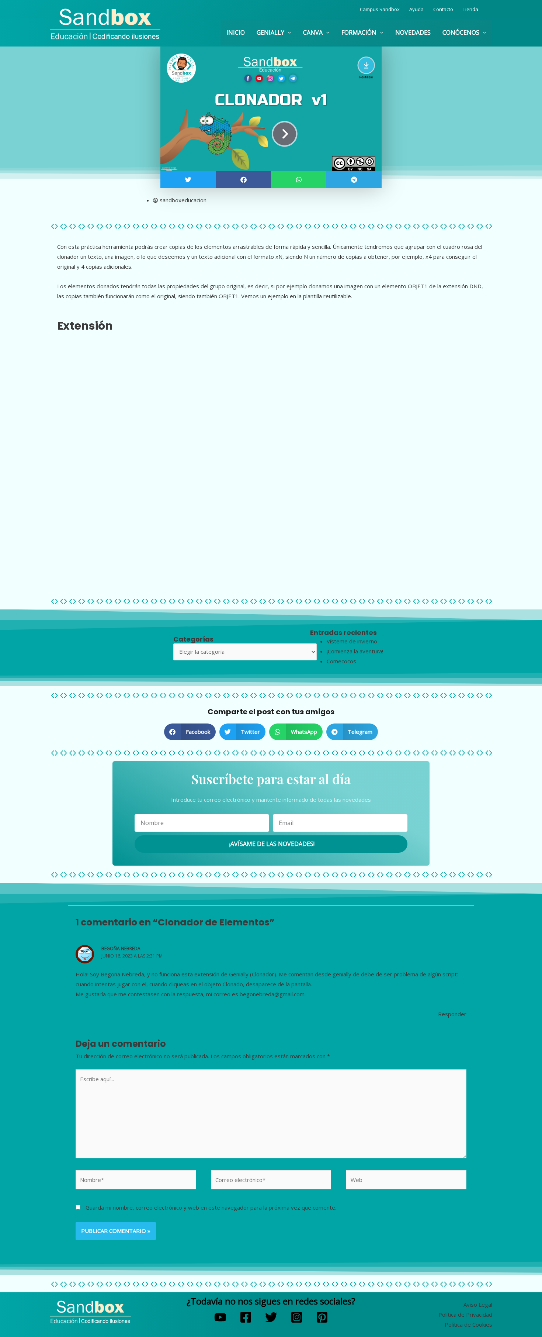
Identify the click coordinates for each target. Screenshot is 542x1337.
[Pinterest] (322, 1317)
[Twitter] (271, 1317)
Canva (313, 32)
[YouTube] (220, 1317)
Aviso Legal (477, 1304)
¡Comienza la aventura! (355, 651)
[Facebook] (246, 1317)
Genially (270, 32)
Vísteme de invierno (352, 641)
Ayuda (416, 9)
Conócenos (460, 32)
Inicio (235, 32)
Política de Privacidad (465, 1314)
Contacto (443, 9)
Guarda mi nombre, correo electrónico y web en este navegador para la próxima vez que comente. (211, 1207)
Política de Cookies (468, 1324)
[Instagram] (297, 1317)
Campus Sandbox (380, 9)
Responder (452, 1014)
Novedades (413, 32)
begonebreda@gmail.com (272, 994)
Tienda (470, 9)
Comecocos (341, 661)
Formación (358, 32)
